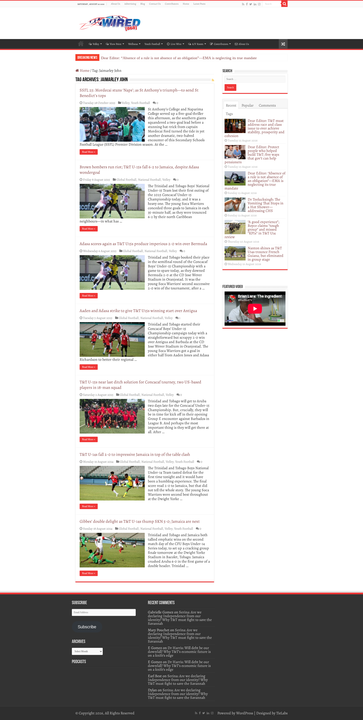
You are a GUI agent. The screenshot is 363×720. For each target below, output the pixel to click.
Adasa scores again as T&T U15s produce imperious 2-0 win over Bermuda (143, 244)
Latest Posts (199, 3)
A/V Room (197, 44)
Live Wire (176, 44)
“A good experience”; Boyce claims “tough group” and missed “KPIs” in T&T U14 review (252, 229)
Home (186, 3)
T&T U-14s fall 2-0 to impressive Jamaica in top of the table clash (135, 454)
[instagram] (259, 4)
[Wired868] (110, 22)
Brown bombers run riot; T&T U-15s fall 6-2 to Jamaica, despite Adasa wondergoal (139, 169)
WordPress (244, 713)
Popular (248, 105)
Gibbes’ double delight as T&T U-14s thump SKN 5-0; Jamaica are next (140, 521)
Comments (267, 105)
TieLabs (282, 713)
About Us (115, 3)
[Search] (284, 4)
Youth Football (152, 44)
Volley (96, 44)
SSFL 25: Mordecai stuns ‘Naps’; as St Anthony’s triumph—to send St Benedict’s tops (139, 92)
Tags (229, 113)
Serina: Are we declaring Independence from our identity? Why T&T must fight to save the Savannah (180, 618)
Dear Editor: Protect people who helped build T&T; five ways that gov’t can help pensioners (252, 154)
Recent (231, 105)
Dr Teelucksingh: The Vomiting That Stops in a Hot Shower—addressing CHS (265, 205)
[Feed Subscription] (213, 80)
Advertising (130, 3)
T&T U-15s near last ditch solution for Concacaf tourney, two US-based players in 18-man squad (140, 384)
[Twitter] (251, 4)
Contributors (172, 3)
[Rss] (243, 4)
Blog (142, 3)
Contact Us (155, 3)
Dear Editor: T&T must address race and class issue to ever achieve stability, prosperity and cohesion (254, 128)
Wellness (133, 44)
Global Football (126, 179)
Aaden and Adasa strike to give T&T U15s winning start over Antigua (138, 311)
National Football (149, 179)
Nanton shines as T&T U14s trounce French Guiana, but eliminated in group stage (265, 254)
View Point (115, 44)
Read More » (88, 151)
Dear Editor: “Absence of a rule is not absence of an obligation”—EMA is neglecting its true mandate (179, 58)
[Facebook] (247, 4)
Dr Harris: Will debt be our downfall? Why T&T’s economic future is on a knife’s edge (179, 651)
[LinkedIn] (255, 4)
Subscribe (87, 627)
